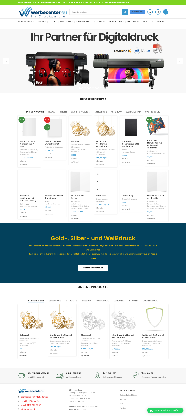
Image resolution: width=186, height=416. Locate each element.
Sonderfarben (101, 154)
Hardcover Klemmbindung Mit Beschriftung (130, 144)
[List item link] (38, 405)
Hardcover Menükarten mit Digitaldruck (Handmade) (154, 144)
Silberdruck (75, 147)
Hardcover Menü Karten (156, 153)
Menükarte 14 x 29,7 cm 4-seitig (156, 196)
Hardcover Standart (129, 152)
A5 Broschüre (32, 150)
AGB (121, 403)
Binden (33, 152)
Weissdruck (75, 152)
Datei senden (137, 12)
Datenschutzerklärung (128, 395)
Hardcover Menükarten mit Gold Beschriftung (27, 198)
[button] (165, 410)
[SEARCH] (125, 12)
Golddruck (75, 141)
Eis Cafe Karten (76, 204)
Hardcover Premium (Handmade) (54, 196)
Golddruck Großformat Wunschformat (103, 144)
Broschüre (23, 150)
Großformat (59, 147)
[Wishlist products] (150, 11)
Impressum (124, 399)
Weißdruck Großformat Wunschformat (153, 336)
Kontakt (123, 408)
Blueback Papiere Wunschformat (53, 142)
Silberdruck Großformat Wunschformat (122, 336)
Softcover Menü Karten (79, 208)
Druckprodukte (24, 152)
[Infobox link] (35, 376)
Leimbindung (127, 195)
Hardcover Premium (52, 204)
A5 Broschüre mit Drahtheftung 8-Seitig (27, 144)
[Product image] (29, 127)
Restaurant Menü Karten (80, 206)
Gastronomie (152, 151)
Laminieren (101, 195)
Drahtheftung (24, 154)
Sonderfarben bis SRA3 (79, 149)
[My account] (158, 11)
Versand (24, 164)
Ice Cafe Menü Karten (77, 196)
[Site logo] (42, 12)
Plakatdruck (49, 147)
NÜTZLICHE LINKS (127, 391)
